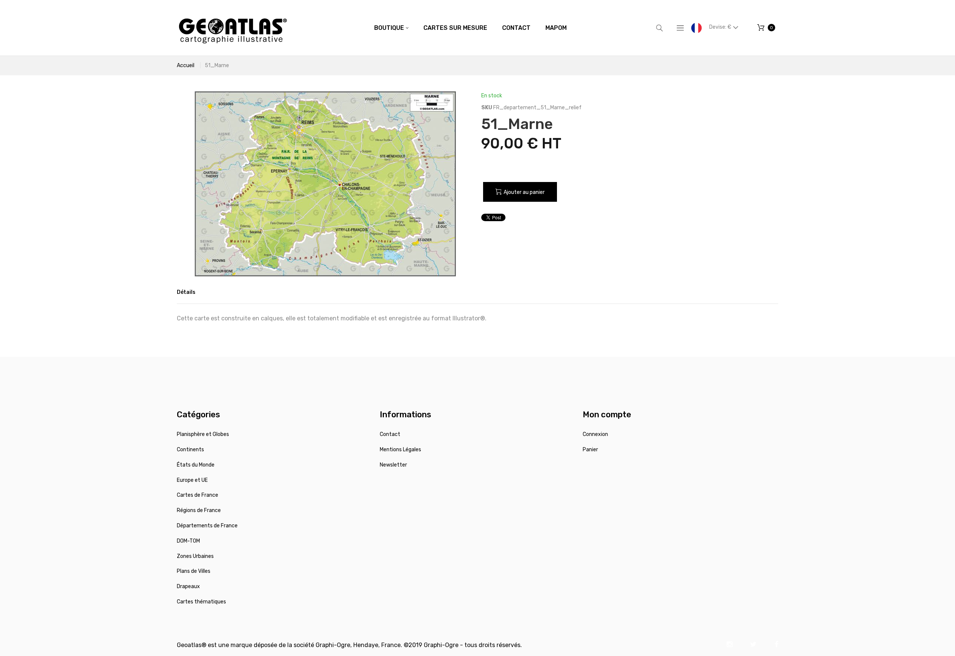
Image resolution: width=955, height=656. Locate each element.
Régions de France (199, 510)
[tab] (186, 292)
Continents (190, 449)
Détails (186, 292)
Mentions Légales (400, 449)
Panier (590, 449)
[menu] (470, 28)
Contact (390, 434)
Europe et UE (192, 480)
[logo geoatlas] (233, 27)
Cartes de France (197, 495)
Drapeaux (188, 586)
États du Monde (196, 465)
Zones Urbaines (195, 556)
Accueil (185, 65)
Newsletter (393, 465)
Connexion (595, 434)
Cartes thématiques (201, 602)
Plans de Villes (193, 571)
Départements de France (207, 525)
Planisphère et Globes (203, 434)
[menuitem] (391, 28)
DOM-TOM (188, 541)
